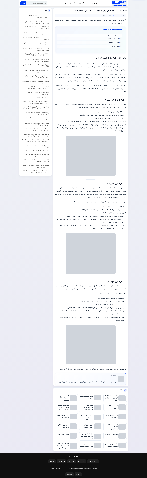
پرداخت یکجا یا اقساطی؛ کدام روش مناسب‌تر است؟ (36, 150)
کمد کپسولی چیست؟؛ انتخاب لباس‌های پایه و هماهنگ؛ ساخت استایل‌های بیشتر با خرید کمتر (36, 171)
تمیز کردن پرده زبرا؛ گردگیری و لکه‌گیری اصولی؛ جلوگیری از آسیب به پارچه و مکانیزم (35, 166)
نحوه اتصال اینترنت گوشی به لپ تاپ (111, 35)
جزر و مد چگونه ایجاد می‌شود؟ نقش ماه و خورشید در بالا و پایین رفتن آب (36, 27)
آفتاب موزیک (61, 461)
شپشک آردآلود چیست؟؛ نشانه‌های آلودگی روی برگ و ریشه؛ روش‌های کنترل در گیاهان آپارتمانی (36, 55)
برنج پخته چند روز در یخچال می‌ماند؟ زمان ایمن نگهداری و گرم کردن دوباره (37, 113)
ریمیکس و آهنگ (93, 461)
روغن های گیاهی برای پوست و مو (41, 98)
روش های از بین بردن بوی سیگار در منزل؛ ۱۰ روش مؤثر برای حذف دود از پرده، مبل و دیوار (36, 129)
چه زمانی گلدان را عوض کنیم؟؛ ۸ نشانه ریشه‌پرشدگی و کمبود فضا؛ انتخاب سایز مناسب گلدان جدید (36, 135)
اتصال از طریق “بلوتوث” (113, 42)
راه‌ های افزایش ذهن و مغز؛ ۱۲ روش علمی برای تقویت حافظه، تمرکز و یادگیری (36, 77)
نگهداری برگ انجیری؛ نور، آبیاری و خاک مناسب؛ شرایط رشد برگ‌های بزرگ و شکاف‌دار (36, 60)
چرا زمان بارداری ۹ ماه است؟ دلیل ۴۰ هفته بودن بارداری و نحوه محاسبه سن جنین (35, 16)
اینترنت (88, 85)
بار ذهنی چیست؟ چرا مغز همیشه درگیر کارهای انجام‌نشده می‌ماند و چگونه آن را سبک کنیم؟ (38, 87)
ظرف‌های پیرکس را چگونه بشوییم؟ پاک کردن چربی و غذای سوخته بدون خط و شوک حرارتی (36, 124)
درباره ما (78, 474)
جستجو (23, 3)
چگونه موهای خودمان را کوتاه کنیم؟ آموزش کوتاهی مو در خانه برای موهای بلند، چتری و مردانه (36, 102)
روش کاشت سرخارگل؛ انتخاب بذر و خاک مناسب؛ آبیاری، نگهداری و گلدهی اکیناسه (36, 49)
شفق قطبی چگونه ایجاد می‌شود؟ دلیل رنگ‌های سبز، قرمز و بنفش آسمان (35, 33)
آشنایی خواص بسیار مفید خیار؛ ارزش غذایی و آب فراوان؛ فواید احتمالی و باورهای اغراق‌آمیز (36, 160)
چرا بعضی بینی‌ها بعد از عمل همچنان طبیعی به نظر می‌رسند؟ (36, 146)
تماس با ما (69, 474)
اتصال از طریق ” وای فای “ (113, 46)
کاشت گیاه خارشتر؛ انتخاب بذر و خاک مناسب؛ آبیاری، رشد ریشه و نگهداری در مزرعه (35, 44)
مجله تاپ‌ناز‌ (119, 3)
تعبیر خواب (72, 461)
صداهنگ (52, 461)
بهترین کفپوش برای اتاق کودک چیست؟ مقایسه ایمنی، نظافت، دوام (36, 66)
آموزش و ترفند (115, 16)
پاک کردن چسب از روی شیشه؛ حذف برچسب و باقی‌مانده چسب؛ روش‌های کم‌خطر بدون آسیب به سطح (35, 140)
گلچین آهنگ (81, 461)
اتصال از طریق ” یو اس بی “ (112, 38)
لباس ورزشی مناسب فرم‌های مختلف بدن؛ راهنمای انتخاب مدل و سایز (35, 38)
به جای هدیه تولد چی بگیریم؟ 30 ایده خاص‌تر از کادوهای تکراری (37, 93)
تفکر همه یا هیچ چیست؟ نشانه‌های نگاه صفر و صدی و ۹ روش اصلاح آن (35, 82)
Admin (114, 378)
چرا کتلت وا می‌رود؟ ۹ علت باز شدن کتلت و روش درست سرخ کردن (35, 118)
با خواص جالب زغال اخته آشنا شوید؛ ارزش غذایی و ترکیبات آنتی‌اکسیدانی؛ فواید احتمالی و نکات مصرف (37, 22)
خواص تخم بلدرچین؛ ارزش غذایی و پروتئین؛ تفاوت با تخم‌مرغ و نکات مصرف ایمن (36, 155)
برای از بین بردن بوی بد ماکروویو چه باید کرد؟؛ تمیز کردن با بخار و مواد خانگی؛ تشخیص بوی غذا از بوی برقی (35, 108)
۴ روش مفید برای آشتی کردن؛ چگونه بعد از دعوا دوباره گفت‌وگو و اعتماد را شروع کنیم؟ (36, 71)
